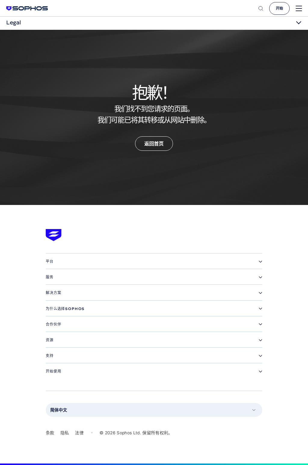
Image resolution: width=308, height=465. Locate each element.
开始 (279, 8)
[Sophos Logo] (27, 8)
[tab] (154, 261)
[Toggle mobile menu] (299, 8)
